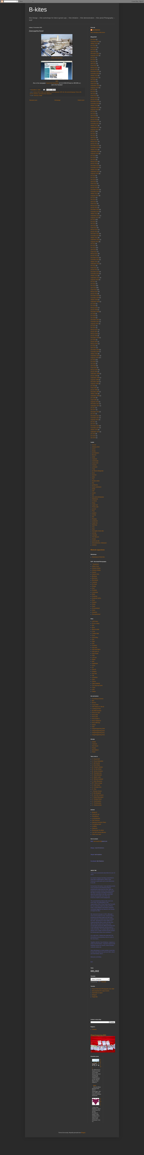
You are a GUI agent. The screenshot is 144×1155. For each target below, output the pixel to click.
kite (63, 92)
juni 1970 (93, 435)
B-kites (38, 9)
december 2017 (95, 121)
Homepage (57, 100)
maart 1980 (94, 399)
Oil (93, 667)
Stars (93, 529)
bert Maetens (47, 92)
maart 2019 (94, 95)
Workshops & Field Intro (98, 557)
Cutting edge (95, 633)
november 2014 (95, 191)
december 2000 (95, 349)
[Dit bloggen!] (49, 90)
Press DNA (95, 714)
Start (93, 726)
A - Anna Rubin (96, 765)
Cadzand (94, 459)
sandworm (95, 521)
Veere (93, 610)
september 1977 (95, 405)
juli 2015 (93, 175)
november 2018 (95, 103)
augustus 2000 (95, 357)
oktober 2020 (94, 75)
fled (93, 483)
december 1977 (95, 403)
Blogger (83, 1132)
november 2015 (95, 167)
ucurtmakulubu (96, 818)
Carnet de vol (95, 814)
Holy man (94, 647)
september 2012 (95, 239)
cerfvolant (94, 467)
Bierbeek (94, 576)
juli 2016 (93, 155)
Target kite (95, 997)
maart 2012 (94, 251)
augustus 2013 (95, 217)
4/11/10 (94, 445)
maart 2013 (94, 227)
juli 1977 (93, 407)
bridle (93, 457)
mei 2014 (93, 199)
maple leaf (95, 505)
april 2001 (93, 347)
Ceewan (94, 465)
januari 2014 (94, 207)
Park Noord (95, 746)
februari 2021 (94, 67)
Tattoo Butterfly (96, 683)
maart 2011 (94, 267)
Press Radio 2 (96, 718)
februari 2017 (94, 141)
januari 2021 (94, 69)
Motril (93, 594)
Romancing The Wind (98, 830)
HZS (57, 81)
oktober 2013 (94, 213)
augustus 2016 (95, 153)
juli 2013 (93, 219)
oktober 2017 (94, 125)
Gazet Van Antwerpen (52, 83)
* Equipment (95, 564)
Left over (94, 657)
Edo (93, 639)
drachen (94, 475)
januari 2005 (94, 341)
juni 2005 (93, 339)
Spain (93, 606)
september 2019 (95, 85)
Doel (93, 588)
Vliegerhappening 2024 (98, 1035)
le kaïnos (94, 501)
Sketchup (94, 525)
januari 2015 (94, 187)
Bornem (94, 455)
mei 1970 (93, 437)
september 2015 (95, 171)
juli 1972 (93, 413)
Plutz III (94, 669)
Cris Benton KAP (96, 824)
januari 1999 (94, 375)
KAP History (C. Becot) (98, 706)
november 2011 (95, 259)
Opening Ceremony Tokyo (99, 822)
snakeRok (94, 677)
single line (95, 523)
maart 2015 (94, 183)
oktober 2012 (94, 237)
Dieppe (94, 586)
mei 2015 (93, 179)
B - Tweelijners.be (97, 773)
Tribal (93, 687)
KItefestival (95, 499)
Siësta (93, 604)
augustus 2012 (95, 241)
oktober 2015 (94, 169)
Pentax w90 (78, 92)
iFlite (93, 655)
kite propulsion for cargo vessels (100, 991)
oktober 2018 (94, 105)
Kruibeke (94, 590)
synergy (94, 533)
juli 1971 (93, 421)
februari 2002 (94, 343)
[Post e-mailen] (44, 89)
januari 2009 (94, 309)
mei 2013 (93, 223)
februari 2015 (94, 185)
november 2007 (95, 321)
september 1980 (95, 395)
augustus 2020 (95, 77)
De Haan (94, 584)
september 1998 (95, 377)
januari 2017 (94, 143)
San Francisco (96, 820)
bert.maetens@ (100, 841)
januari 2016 (94, 163)
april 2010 (93, 287)
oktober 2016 (94, 149)
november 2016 (95, 147)
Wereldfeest (95, 750)
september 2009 (95, 301)
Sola (93, 527)
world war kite (95, 541)
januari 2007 (94, 331)
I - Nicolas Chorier (97, 791)
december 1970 (95, 425)
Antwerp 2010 (36, 92)
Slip (93, 675)
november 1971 (95, 417)
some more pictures (56, 58)
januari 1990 (94, 389)
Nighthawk (95, 663)
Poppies (94, 671)
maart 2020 (94, 83)
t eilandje (94, 535)
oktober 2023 (94, 43)
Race (93, 600)
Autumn (94, 572)
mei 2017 (93, 135)
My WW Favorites (96, 710)
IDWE (93, 489)
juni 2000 (93, 361)
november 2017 (95, 123)
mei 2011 (93, 265)
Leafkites (94, 826)
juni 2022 (93, 49)
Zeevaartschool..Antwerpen (45, 93)
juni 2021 (93, 59)
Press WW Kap (96, 722)
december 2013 (95, 209)
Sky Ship (94, 673)
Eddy (93, 477)
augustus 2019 (95, 87)
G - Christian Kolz (96, 787)
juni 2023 (93, 45)
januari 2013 (94, 231)
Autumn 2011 (95, 574)
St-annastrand (96, 608)
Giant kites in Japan (97, 992)
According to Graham (97, 698)
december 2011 (95, 257)
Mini (93, 661)
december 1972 (95, 411)
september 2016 (95, 151)
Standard (59, 85)
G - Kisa (94, 789)
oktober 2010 (94, 275)
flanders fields (96, 481)
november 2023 (95, 41)
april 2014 (93, 201)
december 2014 (95, 189)
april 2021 (93, 63)
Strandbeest (95, 816)
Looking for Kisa (96, 708)
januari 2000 (94, 371)
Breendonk (95, 580)
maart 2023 (94, 47)
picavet (31, 93)
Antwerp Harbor (96, 568)
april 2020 (93, 81)
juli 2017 (93, 131)
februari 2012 (94, 253)
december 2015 (95, 165)
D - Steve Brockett (97, 775)
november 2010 (95, 273)
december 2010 (95, 271)
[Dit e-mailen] (47, 90)
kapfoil (94, 493)
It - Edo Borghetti (96, 793)
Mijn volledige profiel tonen (98, 32)
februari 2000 (94, 369)
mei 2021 (93, 61)
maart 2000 (94, 367)
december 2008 (95, 311)
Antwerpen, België (38, 95)
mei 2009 (93, 305)
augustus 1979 (95, 401)
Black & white (95, 629)
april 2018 (93, 115)
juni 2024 (93, 39)
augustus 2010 (95, 279)
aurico (93, 449)
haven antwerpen (55, 92)
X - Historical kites (97, 805)
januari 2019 (94, 99)
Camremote (95, 461)
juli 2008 (93, 313)
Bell (93, 625)
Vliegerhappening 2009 (98, 728)
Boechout (94, 578)
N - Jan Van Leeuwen (98, 795)
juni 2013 (93, 221)
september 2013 (95, 215)
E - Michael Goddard (97, 779)
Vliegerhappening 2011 (98, 732)
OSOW (94, 742)
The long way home (97, 685)
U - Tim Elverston (96, 803)
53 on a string (95, 623)
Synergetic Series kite (98, 531)
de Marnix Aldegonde (97, 471)
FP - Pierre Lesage (97, 783)
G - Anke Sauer (96, 785)
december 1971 (95, 415)
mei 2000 (93, 363)
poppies (94, 513)
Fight (93, 641)
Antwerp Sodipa (96, 570)
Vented (94, 539)
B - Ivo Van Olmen (97, 769)
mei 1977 (93, 409)
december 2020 (95, 71)
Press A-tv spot (96, 712)
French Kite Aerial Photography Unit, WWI (103, 989)
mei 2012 (93, 247)
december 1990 (95, 381)
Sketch (94, 724)
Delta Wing (95, 637)
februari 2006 (94, 333)
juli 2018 (93, 111)
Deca (93, 635)
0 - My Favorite (96, 763)
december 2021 (95, 53)
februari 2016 (94, 161)
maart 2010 (94, 289)
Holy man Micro (96, 649)
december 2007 (95, 319)
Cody (93, 469)
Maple (93, 659)
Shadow (94, 602)
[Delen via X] (51, 90)
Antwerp (94, 1029)
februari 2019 (94, 97)
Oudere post (81, 100)
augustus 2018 (95, 109)
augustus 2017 (95, 129)
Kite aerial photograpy (70, 92)
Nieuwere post (33, 100)
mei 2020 (93, 79)
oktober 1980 (94, 393)
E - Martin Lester (96, 777)
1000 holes (95, 621)
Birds (93, 627)
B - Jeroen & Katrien (97, 771)
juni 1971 (93, 423)
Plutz (93, 511)
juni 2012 (93, 245)
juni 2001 (93, 345)
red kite (94, 515)
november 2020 (95, 73)
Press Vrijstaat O (96, 720)
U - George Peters (97, 799)
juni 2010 (93, 283)
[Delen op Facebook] (53, 90)
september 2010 (95, 277)
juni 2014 (93, 197)
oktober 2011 (94, 261)
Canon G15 (95, 463)
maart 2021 (94, 65)
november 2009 (95, 297)
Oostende (94, 596)
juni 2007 (93, 325)
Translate (103, 982)
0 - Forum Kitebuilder (97, 761)
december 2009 (95, 295)
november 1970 (95, 427)
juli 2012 (93, 243)
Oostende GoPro (96, 598)
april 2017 (93, 137)
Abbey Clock (95, 566)
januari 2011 (94, 269)
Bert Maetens (96, 30)
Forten (94, 752)
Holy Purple (95, 653)
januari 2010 (94, 293)
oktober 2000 (94, 353)
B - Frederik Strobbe (97, 767)
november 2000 (95, 351)
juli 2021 (93, 57)
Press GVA (95, 716)
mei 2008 (93, 317)
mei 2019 (93, 93)
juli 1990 (93, 385)
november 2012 (95, 235)
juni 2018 (93, 113)
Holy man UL (95, 651)
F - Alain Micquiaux (97, 781)
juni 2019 (93, 91)
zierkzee (94, 545)
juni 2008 (93, 315)
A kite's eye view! (96, 834)
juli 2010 (93, 281)
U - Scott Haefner (96, 801)
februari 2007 (94, 329)
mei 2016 (93, 159)
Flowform (94, 645)
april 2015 (93, 181)
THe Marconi (95, 537)
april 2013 (93, 225)
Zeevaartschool (96, 614)
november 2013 (95, 211)
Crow (93, 631)
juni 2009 (93, 303)
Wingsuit (94, 995)
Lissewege (95, 592)
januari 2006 (94, 335)
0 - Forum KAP (96, 759)
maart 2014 (94, 203)
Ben (93, 700)
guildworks (95, 485)
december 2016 (95, 145)
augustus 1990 (95, 383)
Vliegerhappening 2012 (98, 734)
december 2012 (95, 233)
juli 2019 (93, 89)
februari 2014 (94, 205)
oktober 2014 (94, 193)
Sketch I (100, 1102)
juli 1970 (93, 433)
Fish (93, 479)
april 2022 (93, 51)
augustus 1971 (95, 419)
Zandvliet (94, 612)
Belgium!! (94, 812)
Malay (93, 503)
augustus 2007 (95, 323)
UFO (93, 689)
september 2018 (95, 107)
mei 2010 (93, 285)
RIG (93, 517)
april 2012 (93, 249)
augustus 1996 (95, 379)
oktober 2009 (94, 299)
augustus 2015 (95, 173)
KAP (61, 92)
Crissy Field (95, 704)
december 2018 (95, 101)
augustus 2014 (95, 195)
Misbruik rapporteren (98, 550)
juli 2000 (93, 359)
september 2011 (95, 263)
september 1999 (95, 373)
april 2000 (93, 365)
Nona (93, 665)
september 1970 (95, 431)
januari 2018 (94, 119)
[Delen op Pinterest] (55, 90)
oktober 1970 (94, 429)
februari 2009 (94, 307)
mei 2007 (93, 327)
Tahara (94, 681)
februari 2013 (94, 229)
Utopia (94, 691)
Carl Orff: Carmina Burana (99, 832)
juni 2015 (93, 177)
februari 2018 (94, 117)
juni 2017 (93, 133)
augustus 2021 (95, 55)
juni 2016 (93, 157)
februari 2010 (94, 291)
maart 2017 (94, 139)
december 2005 (95, 337)
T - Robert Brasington (97, 797)
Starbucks (94, 828)
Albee (94, 1085)
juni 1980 (93, 397)
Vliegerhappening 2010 (98, 730)
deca (93, 473)
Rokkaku (36, 93)
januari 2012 (94, 255)
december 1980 (95, 391)
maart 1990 (94, 387)
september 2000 (95, 355)
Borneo (94, 702)
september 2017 (95, 127)
